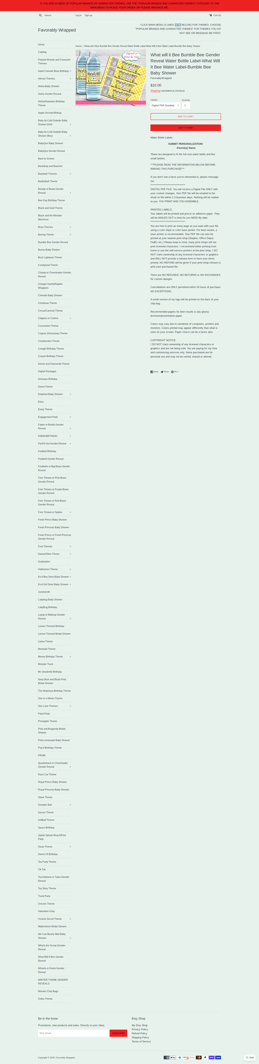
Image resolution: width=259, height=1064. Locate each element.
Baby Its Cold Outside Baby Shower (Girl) (54, 122)
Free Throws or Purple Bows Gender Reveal (53, 491)
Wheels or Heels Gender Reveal (51, 970)
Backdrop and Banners (50, 166)
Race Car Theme (47, 774)
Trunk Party (44, 896)
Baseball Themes (54, 174)
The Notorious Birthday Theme (54, 691)
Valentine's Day (46, 911)
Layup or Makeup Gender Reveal (54, 616)
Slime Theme (45, 797)
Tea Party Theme (47, 862)
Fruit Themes (54, 546)
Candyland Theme (48, 265)
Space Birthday (46, 827)
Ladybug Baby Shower (50, 599)
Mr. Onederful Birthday (50, 671)
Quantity (186, 100)
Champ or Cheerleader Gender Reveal (54, 274)
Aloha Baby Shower (48, 86)
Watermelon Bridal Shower (52, 926)
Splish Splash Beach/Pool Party (52, 837)
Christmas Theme (47, 303)
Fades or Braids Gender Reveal (54, 426)
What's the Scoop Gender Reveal (51, 947)
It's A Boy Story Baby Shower (54, 576)
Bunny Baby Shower (49, 249)
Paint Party (44, 713)
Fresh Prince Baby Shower (52, 519)
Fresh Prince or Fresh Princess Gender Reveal (54, 537)
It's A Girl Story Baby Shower (54, 584)
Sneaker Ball (54, 805)
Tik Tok (42, 869)
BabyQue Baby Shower (50, 143)
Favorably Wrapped (57, 30)
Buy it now (186, 128)
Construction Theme (49, 341)
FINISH (153, 100)
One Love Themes (54, 706)
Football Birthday (47, 451)
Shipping (155, 90)
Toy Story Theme (47, 888)
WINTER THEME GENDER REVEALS (53, 982)
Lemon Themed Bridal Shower (54, 634)
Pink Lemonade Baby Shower (54, 740)
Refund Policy (139, 1033)
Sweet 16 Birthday (48, 854)
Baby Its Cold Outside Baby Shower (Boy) (54, 134)
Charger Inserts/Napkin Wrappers (50, 286)
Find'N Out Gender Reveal (54, 443)
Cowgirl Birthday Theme (51, 348)
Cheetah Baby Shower (50, 295)
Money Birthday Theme (54, 656)
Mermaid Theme (46, 649)
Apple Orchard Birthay (50, 113)
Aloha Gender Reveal (49, 94)
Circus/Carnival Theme (50, 310)
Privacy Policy (140, 1029)
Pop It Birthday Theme (50, 747)
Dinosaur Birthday (47, 379)
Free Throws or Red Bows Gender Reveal (52, 502)
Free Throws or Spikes (54, 512)
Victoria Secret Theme (54, 919)
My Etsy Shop (139, 1025)
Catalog (42, 52)
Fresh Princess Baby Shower (53, 527)
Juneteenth (44, 592)
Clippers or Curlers (54, 318)
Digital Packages (47, 371)
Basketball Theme (47, 181)
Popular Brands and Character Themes (54, 61)
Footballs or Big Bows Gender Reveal (54, 468)
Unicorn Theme (46, 903)
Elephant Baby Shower (54, 394)
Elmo (41, 402)
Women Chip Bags (48, 991)
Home (41, 44)
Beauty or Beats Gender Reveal (54, 191)
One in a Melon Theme (50, 698)
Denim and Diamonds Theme (53, 364)
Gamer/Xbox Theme (54, 554)
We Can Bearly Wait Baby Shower (54, 936)
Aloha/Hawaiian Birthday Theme (51, 103)
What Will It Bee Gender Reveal (51, 959)
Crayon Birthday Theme (50, 356)
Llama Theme (45, 641)
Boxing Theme (54, 234)
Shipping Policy (140, 1037)
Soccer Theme (46, 812)
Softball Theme (46, 820)
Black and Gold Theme (50, 208)
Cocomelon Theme (48, 326)
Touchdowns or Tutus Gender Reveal (53, 879)
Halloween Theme (54, 569)
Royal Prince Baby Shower (52, 782)
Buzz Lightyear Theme (50, 257)
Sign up (88, 15)
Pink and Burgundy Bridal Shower (51, 731)
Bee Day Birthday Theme (51, 200)
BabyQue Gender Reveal (51, 151)
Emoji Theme (45, 409)
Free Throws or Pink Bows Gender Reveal (52, 480)
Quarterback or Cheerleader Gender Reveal (54, 765)
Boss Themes (54, 227)
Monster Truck (45, 664)
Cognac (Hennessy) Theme (52, 333)
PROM (41, 755)
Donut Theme (45, 386)
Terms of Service (141, 1041)
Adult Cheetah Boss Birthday (54, 71)
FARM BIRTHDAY (54, 436)
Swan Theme (54, 846)
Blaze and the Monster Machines (50, 217)
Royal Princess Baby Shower (53, 789)
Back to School (46, 158)
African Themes (54, 78)
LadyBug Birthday (47, 607)
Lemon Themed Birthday (51, 626)
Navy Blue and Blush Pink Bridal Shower (52, 681)
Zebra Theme (45, 998)
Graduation (44, 561)
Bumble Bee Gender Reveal (53, 242)
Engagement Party (54, 417)
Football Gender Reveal (51, 459)
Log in (78, 15)
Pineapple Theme (47, 721)
